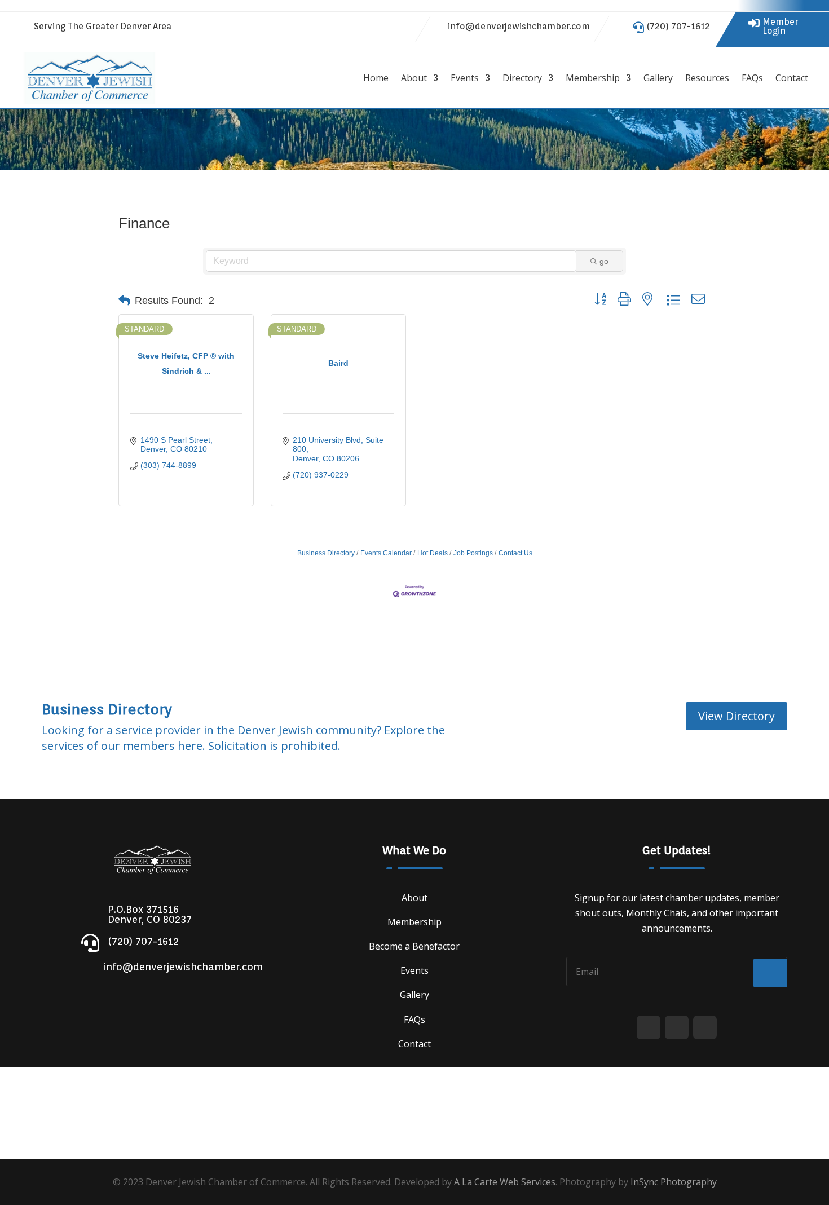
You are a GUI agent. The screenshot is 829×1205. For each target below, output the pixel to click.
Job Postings (473, 553)
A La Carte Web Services (504, 1182)
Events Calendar (386, 553)
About (414, 78)
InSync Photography (673, 1182)
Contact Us (515, 553)
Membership (593, 78)
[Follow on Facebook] (358, 27)
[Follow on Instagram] (403, 27)
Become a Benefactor (414, 946)
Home (376, 78)
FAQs (752, 78)
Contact (791, 78)
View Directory (736, 715)
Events (465, 78)
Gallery (658, 78)
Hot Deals (432, 553)
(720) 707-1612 (678, 26)
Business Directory (326, 553)
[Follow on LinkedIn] (381, 27)
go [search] (603, 261)
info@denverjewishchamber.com (519, 26)
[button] (124, 301)
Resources (707, 78)
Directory (522, 78)
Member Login (780, 26)
